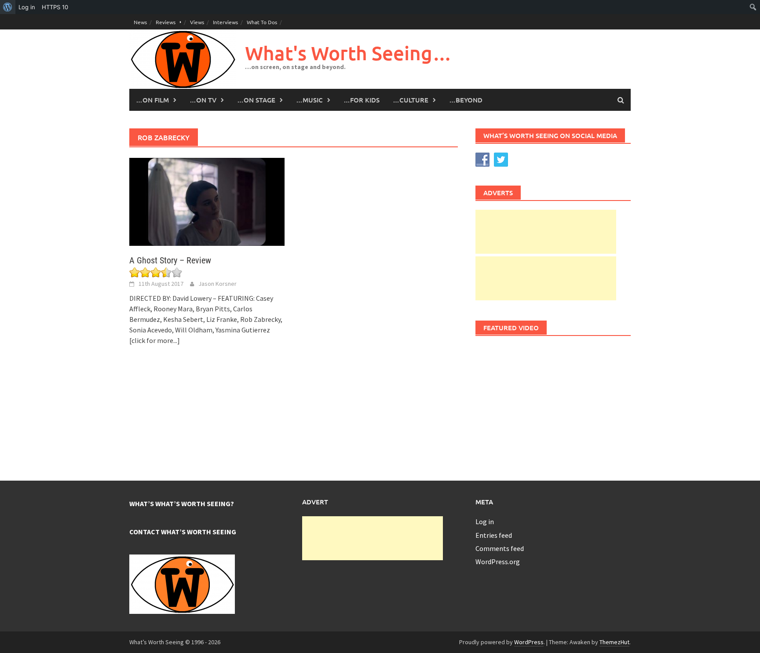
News (140, 22)
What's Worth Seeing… (348, 53)
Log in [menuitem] (26, 7)
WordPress (529, 642)
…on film (152, 99)
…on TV (203, 99)
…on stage (256, 99)
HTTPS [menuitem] (55, 7)
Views (197, 22)
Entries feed (493, 535)
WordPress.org (497, 561)
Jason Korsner (217, 284)
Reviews (165, 22)
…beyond (465, 99)
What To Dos (262, 22)
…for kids (361, 99)
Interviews (225, 22)
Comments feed (499, 548)
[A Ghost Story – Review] (207, 201)
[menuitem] (7, 7)
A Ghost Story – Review (170, 260)
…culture (410, 99)
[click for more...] (154, 340)
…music (309, 99)
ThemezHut (614, 642)
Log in (484, 521)
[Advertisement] (545, 232)
